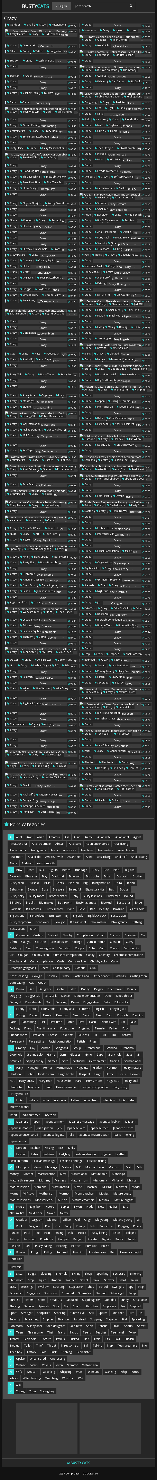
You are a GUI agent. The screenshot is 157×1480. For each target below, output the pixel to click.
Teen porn (51, 534)
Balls (100, 418)
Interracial (59, 1100)
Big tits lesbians (54, 313)
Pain (47, 1233)
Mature (66, 1167)
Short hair (91, 1306)
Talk (43, 1352)
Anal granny (38, 850)
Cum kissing (42, 766)
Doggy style (91, 1002)
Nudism (48, 93)
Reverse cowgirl (130, 1252)
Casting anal (81, 976)
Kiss (61, 1148)
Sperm (103, 1313)
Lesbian (21, 1154)
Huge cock (113, 1081)
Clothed (114, 353)
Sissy (13, 1287)
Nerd (125, 1206)
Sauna (134, 1280)
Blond (131, 883)
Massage (51, 1167)
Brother (137, 876)
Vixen (59, 1365)
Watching (51, 1378)
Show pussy (29, 188)
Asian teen (74, 857)
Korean (21, 1148)
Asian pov (103, 197)
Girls (122, 108)
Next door (35, 1213)
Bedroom (103, 614)
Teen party (28, 300)
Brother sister (58, 896)
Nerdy (64, 1213)
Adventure (28, 395)
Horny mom (94, 1081)
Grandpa (111, 1048)
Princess (27, 625)
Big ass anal (78, 922)
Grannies (15, 1061)
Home (110, 1074)
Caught (26, 942)
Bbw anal (31, 876)
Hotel (30, 1074)
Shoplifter (43, 1313)
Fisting (20, 1015)
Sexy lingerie (104, 338)
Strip (141, 1287)
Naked (51, 1213)
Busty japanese (86, 902)
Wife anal (94, 1372)
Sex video (103, 682)
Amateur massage (33, 579)
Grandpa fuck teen (33, 806)
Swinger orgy (30, 800)
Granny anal (93, 1048)
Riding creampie (120, 401)
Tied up (14, 1345)
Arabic (54, 850)
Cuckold (53, 935)
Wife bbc (68, 1378)
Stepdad (135, 1306)
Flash (92, 1022)
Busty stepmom (20, 922)
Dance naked (54, 429)
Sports (128, 1326)
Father (113, 1028)
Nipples (65, 1206)
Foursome (67, 1028)
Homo (114, 131)
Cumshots (103, 249)
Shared (101, 665)
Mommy (44, 1180)
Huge (97, 1074)
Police (82, 1233)
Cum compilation (41, 961)
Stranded (68, 1293)
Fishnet (101, 81)
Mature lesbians (20, 1200)
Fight (110, 108)
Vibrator (72, 1365)
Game (51, 1054)
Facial (13, 1022)
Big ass (130, 870)
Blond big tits (30, 171)
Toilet (27, 1345)
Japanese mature (21, 1128)
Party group (138, 505)
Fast (99, 310)
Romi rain (28, 811)
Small (29, 24)
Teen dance (65, 612)
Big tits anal (17, 915)
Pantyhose (106, 1226)
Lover (132, 30)
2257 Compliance (69, 1473)
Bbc (106, 870)
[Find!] (130, 6)
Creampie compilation (128, 955)
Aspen (101, 401)
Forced (33, 1015)
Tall (86, 1345)
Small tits (56, 1300)
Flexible (27, 226)
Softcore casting (123, 176)
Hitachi (101, 677)
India (46, 1100)
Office (67, 1220)
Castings (120, 976)
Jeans (87, 353)
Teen (19, 1332)
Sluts (100, 113)
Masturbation (46, 1174)
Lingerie (105, 1154)
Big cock (122, 876)
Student (101, 1293)
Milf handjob (65, 111)
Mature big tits (123, 1200)
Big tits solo (91, 568)
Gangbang (90, 102)
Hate (37, 353)
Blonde (32, 889)
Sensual (103, 1326)
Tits (107, 1339)
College (77, 942)
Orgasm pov (104, 562)
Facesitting (29, 1022)
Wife (19, 1372)
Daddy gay (103, 444)
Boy (44, 876)
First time (56, 1022)
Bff (56, 665)
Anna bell (52, 528)
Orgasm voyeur (47, 794)
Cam (102, 948)
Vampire (100, 119)
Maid (129, 1167)
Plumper (63, 1239)
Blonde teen (104, 625)
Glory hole (114, 1054)
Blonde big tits (127, 625)
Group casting (31, 125)
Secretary (119, 1273)
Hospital (84, 1074)
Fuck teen (28, 484)
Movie (78, 1187)
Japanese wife (76, 1128)
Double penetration (87, 996)
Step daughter (55, 1326)
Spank (77, 1306)
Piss (47, 1226)
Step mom (17, 1280)
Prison (116, 1233)
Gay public (103, 745)
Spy (131, 1287)
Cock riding (47, 811)
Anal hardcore (134, 654)
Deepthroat (115, 989)
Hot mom (113, 1067)
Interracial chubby (108, 478)
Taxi (117, 1339)
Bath (112, 889)
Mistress (60, 1180)
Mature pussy (122, 1193)
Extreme (84, 1009)
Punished (30, 1239)
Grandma (127, 1048)
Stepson (111, 1319)
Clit (12, 955)
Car (143, 935)
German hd (29, 45)
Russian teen (97, 1252)
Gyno (88, 1054)
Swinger (14, 75)
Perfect (76, 1246)
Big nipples (46, 902)
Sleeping (46, 1273)
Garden (48, 460)
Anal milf (27, 359)
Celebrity (15, 948)
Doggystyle (32, 996)
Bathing (136, 922)
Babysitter (16, 889)
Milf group (28, 435)
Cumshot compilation (67, 955)
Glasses (75, 1054)
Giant (25, 785)
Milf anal (117, 1180)
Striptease (109, 1306)
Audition (27, 863)
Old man (52, 1220)
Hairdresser (123, 733)
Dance (65, 996)
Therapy (27, 637)
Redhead (89, 659)
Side (113, 243)
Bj (66, 915)
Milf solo (28, 1193)
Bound (128, 896)
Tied (86, 1339)
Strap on (63, 1319)
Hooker (135, 1074)
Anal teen (87, 850)
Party (12, 102)
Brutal (87, 368)
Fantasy (125, 1035)
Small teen (140, 1300)
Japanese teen (99, 1128)
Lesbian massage (43, 1161)
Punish (131, 1239)
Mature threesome (22, 1180)
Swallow (43, 1287)
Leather (120, 1154)
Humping (139, 389)
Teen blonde (119, 39)
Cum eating (17, 982)
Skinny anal (34, 1326)
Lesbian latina (119, 665)
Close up (115, 942)
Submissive (77, 1313)
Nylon (78, 1206)
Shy (66, 1306)
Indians (33, 1100)
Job (99, 602)
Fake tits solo (121, 608)
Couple (79, 948)
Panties (14, 1233)
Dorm (75, 1002)
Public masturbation (108, 96)
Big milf (26, 539)
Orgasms (28, 277)
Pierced (101, 153)
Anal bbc (119, 469)
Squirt (42, 1280)
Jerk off (138, 304)
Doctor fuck (64, 659)
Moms (14, 1193)
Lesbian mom (19, 1161)
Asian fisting (139, 368)
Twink (132, 1332)
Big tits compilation (109, 713)
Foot (109, 1015)
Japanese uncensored (24, 1135)
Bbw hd (102, 768)
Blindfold (89, 762)
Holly (25, 266)
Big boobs (92, 876)
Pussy (137, 1226)
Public (20, 1226)
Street (84, 1280)
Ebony (20, 1009)
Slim (131, 1313)
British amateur (106, 718)
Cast (28, 948)
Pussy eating (43, 1246)
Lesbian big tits (31, 631)
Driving (101, 283)
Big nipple (28, 574)
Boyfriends (114, 125)
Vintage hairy (30, 294)
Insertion (50, 1115)
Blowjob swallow (56, 176)
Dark (48, 111)
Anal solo (75, 844)
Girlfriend (79, 1061)
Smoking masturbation (35, 136)
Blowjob (15, 876)
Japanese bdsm (123, 1128)
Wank (79, 1372)
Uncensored (38, 1358)
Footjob (28, 220)
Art (37, 534)
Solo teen (118, 1313)
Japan (36, 1121)
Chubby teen (40, 955)
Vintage (21, 1365)
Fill (95, 1035)
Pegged (78, 1239)
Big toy (118, 682)
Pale (71, 1233)
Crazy (42, 24)
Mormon (64, 1193)
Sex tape (27, 450)
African (59, 844)
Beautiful (75, 889)
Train (97, 1339)
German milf (97, 1061)
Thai (102, 585)
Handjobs (16, 1087)
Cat (99, 108)
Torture (46, 1339)
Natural (50, 1206)
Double (132, 989)
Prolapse (130, 1233)
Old (77, 1220)
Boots (60, 883)
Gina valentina (117, 418)
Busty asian (118, 915)
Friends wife (108, 1022)
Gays (129, 1054)
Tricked (74, 1339)
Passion (15, 1246)
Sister (20, 1273)
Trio (144, 1345)
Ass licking (104, 857)
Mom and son (94, 1167)
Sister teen (64, 652)
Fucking (15, 1028)
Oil (138, 1220)
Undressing (57, 1358)
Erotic (32, 1009)
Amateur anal (18, 844)
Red (112, 1252)
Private (92, 1239)
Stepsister (50, 1293)
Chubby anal (18, 961)
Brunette (55, 915)
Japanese (22, 1121)
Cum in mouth (96, 942)
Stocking (59, 1313)
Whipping (65, 1372)
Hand (48, 1087)
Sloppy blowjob (31, 203)
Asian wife (104, 837)
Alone (13, 863)
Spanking (14, 549)
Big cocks (136, 81)
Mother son (46, 1193)
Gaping (114, 1061)
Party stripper (49, 585)
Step (31, 1280)
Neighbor (35, 1206)
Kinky (71, 1148)
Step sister (76, 1287)
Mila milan (115, 159)
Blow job (59, 922)
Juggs (48, 612)
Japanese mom (55, 1121)
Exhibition (102, 214)
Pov (57, 1226)
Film (113, 1035)
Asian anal (15, 520)
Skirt (124, 1319)
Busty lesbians (92, 896)
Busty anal (123, 902)
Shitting (126, 232)
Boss (44, 889)
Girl (11, 665)
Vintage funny (52, 294)
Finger (93, 1041)
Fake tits (89, 608)
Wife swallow (120, 348)
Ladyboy (64, 1154)
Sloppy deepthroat (58, 203)
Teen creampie (127, 1345)
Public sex (65, 460)
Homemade (64, 1067)
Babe (70, 909)
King (25, 556)
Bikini (12, 51)
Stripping (96, 1319)
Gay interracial (31, 424)
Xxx (18, 1385)
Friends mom (18, 1035)
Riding (48, 1252)
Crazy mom (51, 131)
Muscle (62, 1200)
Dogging (15, 996)
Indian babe (127, 1100)
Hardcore (16, 1074)
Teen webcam (30, 111)
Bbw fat (133, 768)
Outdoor (14, 24)
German (45, 1048)
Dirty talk (51, 996)
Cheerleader (102, 976)
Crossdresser (59, 942)
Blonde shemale (134, 119)
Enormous (103, 55)
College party (61, 968)
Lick (99, 327)
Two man (129, 220)
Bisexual (106, 902)
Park (27, 1246)
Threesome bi (70, 1345)
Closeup (80, 968)
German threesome (109, 579)
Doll (48, 1002)
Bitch (33, 929)
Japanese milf (18, 1141)
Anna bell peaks (31, 528)
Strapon (14, 60)
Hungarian (55, 51)
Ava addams (18, 850)
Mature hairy (51, 505)
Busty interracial (106, 374)
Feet (99, 1015)
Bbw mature (98, 922)
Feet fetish (103, 496)
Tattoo (39, 51)
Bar (92, 909)
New (101, 1206)
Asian (40, 837)
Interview (109, 1100)
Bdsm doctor (119, 511)
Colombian (29, 332)
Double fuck (126, 406)
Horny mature (19, 1094)
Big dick (78, 915)
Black (116, 870)
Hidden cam (46, 1074)
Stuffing (26, 406)
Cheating (130, 935)
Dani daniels (33, 1002)
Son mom (16, 1326)
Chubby (67, 935)
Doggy (98, 989)
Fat (123, 1022)
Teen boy (16, 1352)
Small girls (114, 310)
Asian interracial (123, 197)
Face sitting (36, 1041)
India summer (31, 1115)
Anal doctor (44, 659)
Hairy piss (123, 671)
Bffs (66, 665)
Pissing (80, 1226)
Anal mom (16, 857)
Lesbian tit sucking (55, 777)
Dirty (106, 1002)
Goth (65, 1061)
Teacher (100, 1332)
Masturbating (60, 1187)
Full (103, 1035)
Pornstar (91, 1246)
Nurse (13, 220)
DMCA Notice (90, 1473)
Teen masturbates (50, 277)
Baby (75, 896)
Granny (21, 1048)
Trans (13, 272)
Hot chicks (103, 45)
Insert (13, 1115)
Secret (141, 1326)
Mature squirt (126, 692)
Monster (121, 1187)
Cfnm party (29, 585)
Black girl (15, 909)
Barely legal (61, 556)
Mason (119, 30)
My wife (101, 348)
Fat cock (117, 768)
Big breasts (33, 909)
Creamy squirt (46, 260)
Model (136, 1187)
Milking (106, 1187)
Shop (90, 1287)
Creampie (22, 935)
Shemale (89, 585)
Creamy (27, 260)
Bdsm (30, 870)
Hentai (47, 1067)
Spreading (138, 1319)
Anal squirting (105, 789)
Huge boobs (66, 1074)
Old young (102, 1220)
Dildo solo (121, 1002)
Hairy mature (132, 1067)
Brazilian (118, 909)
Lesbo (26, 591)
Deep (108, 996)
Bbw (19, 870)
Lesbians (89, 460)
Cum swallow (77, 961)
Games (52, 1061)
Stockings (27, 1287)
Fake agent (17, 1041)
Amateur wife (54, 857)
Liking (100, 131)
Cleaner (101, 39)
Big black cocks (31, 703)
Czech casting (19, 976)
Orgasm (37, 1220)
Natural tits (17, 1213)
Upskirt (20, 1358)
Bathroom (65, 902)
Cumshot (64, 948)
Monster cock (44, 1200)
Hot (12, 1081)
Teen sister (29, 652)
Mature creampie (83, 1200)
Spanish (43, 1306)
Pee (86, 254)
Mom (37, 1167)
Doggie (26, 289)
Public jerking (134, 96)
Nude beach (134, 214)
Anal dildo (34, 857)
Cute (12, 353)
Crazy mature (17, 34)
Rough (35, 1252)
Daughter (45, 989)
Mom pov (22, 1167)
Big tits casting (124, 55)
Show (41, 1300)
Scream (101, 203)
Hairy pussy (26, 1081)
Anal (19, 837)
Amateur (89, 389)
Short (89, 1326)
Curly (114, 961)
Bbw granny (119, 922)
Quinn (115, 800)
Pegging (123, 1226)
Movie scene (122, 237)
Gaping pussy (34, 1061)
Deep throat (124, 996)
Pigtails (106, 1239)
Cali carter (117, 81)
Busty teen (17, 883)
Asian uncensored (97, 844)
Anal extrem (29, 469)
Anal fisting (121, 844)
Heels (98, 254)
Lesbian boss (46, 60)
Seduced (72, 1300)
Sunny (125, 1300)
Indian (20, 1100)
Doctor (88, 511)
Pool (27, 1233)
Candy (90, 955)
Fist (42, 1022)
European (103, 424)
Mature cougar (53, 754)
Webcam (32, 1372)
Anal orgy (124, 188)
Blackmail (58, 876)
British (108, 876)
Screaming (31, 1319)
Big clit (30, 902)
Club (93, 968)
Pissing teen (104, 671)
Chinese (115, 935)
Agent (137, 837)
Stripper (48, 1319)
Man (110, 327)
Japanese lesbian (110, 1121)
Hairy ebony (41, 556)
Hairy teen (45, 1081)
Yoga (12, 766)
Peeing (58, 1233)
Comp (42, 637)
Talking (97, 1345)
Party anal (103, 237)
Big (85, 883)
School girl (117, 1293)
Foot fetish (52, 353)
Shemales (84, 1293)
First (81, 1022)
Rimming (78, 1252)
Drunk (20, 989)
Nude (87, 214)
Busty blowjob (48, 562)
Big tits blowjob (106, 380)
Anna (89, 857)
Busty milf (15, 374)
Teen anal (117, 1332)
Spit (91, 1313)
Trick (53, 1352)
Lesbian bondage (71, 1161)
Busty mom (36, 896)
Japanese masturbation (93, 1135)
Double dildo (118, 368)
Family (47, 1015)
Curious (101, 75)
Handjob (33, 1067)
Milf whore (135, 439)
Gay (32, 1048)
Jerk (59, 1128)
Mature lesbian (19, 1187)
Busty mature (101, 883)
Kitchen (35, 1148)
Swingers (89, 176)
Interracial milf (105, 534)
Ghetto (46, 469)
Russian (21, 1252)
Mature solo (99, 1174)
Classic (114, 948)
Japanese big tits (53, 1135)
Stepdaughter (91, 1300)
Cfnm (13, 942)
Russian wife (29, 157)
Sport (13, 1313)
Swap (132, 1293)
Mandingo (118, 1174)
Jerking (129, 1135)
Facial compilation (108, 551)
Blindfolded (108, 762)
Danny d (15, 1002)
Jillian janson (45, 1128)
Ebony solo (48, 1009)
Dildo (73, 989)
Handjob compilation (94, 1087)
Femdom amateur (107, 171)
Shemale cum (119, 304)
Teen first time (31, 182)
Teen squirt (103, 733)
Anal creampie (41, 844)
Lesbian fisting (31, 619)
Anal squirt (137, 469)
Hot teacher (126, 789)
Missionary (34, 520)
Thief (39, 1345)
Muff (99, 125)
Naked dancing (31, 429)
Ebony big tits (117, 1009)
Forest (52, 1035)
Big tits (53, 870)
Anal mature (106, 850)
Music (128, 551)
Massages (28, 401)
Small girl (102, 209)
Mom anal (40, 1187)
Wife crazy (49, 157)
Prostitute (46, 1239)
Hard (78, 1081)
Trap (87, 654)
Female (88, 304)
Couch (42, 982)
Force (70, 1022)
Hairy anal (90, 30)
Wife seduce (42, 688)
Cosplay (52, 976)
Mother (28, 1174)
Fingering (84, 1028)
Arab (29, 837)
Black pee (114, 315)
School (103, 1287)
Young (20, 1391)
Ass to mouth (46, 863)
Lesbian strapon (85, 1154)
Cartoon (40, 942)
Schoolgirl (16, 1293)
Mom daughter (85, 1193)
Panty (119, 1239)
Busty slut (66, 374)
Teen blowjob (105, 148)
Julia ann (130, 1121)
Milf (78, 1167)
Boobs (124, 889)
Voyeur (46, 1365)
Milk (139, 1167)
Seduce (29, 1306)
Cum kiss (60, 766)
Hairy (19, 1067)
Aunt (77, 837)
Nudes (101, 359)
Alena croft (103, 277)
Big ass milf (123, 294)
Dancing (61, 1002)
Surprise (15, 1300)
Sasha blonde (17, 313)
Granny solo (35, 1054)
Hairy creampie (66, 1087)
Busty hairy (16, 148)
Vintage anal (90, 1365)
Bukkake (34, 883)
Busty (35, 6)
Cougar (23, 955)
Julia (71, 1135)
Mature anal (79, 1174)
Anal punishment (124, 424)
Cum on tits (131, 948)
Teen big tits (120, 389)
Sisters (29, 1300)
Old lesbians (52, 34)
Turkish (129, 1339)
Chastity (104, 955)
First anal (38, 1035)
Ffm (75, 1015)
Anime (88, 837)
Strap (116, 1326)
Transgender (17, 724)
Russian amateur (107, 70)
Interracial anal (93, 266)
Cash (60, 961)
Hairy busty (119, 1087)
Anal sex (120, 102)
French (86, 1015)
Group (77, 1048)
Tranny (14, 1339)
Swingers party (117, 751)
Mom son (114, 1167)
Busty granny (54, 909)
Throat (51, 1345)
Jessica (48, 494)
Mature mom (79, 1180)
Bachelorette (117, 505)
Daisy (136, 327)
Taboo (74, 1332)
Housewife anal (131, 374)
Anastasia (69, 850)
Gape (99, 1054)
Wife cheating (32, 1378)
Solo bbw (76, 1326)
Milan (100, 159)
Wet (80, 1378)
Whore (14, 1378)
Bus (41, 870)
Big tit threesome (107, 220)
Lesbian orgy (41, 665)
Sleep (88, 1273)
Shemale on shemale (34, 249)
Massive (104, 1200)
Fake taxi (67, 1035)
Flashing (137, 1015)
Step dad (110, 1300)
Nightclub (102, 591)
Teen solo (30, 1339)
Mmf (63, 1174)
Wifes (25, 688)
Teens (87, 1332)
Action (48, 724)
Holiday (118, 439)
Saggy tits (33, 1293)
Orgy (87, 1220)
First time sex (54, 182)
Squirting (59, 1287)
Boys (82, 909)
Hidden (97, 1067)
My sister (46, 652)
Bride (87, 505)
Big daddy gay (125, 444)
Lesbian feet (120, 460)
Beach (66, 870)
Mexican (132, 1180)
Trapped (114, 654)
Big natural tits (18, 602)
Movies (104, 1193)
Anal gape (44, 359)
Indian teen (90, 1100)
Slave (96, 1280)
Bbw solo (75, 876)
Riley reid (15, 1267)
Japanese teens (45, 591)
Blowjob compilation (109, 619)
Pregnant (34, 1226)
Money (14, 1174)
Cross (56, 249)
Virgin (34, 1365)
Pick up (14, 1239)
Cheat (44, 968)
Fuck (87, 119)
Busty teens (47, 374)
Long (61, 395)
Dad (31, 989)
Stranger (27, 1313)
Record (117, 659)
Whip (123, 1372)
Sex (123, 1306)
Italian (75, 1100)
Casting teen (30, 93)
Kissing (49, 1148)
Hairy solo (33, 1087)
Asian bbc (103, 469)
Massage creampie (122, 359)
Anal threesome (106, 232)
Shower (109, 1280)
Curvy (129, 942)
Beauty (104, 909)
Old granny (129, 70)
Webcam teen (30, 612)
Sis (140, 1313)
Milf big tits (103, 294)
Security (15, 1319)
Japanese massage (81, 1121)
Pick (92, 1226)
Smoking (135, 1273)
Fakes (138, 608)
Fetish (81, 1041)
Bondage (81, 870)
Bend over (42, 922)
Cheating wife (45, 948)
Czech (101, 935)
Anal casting (139, 857)
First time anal (46, 1028)
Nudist (113, 1206)
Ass (67, 837)
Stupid (101, 243)
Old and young (122, 1220)
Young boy (47, 1391)
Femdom (62, 1015)
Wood (135, 1372)
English (99, 1009)
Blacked (73, 883)
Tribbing (66, 1352)
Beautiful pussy (129, 254)
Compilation (85, 935)
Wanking (110, 1372)
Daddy (85, 989)
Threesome (35, 1332)
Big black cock (96, 915)
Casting (38, 935)
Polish (105, 1246)
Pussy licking (99, 1233)
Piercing (61, 1246)
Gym (63, 1054)
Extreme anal (64, 469)
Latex (34, 1154)
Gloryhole (16, 1054)
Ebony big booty (134, 478)
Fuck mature (125, 707)
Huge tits (82, 1067)
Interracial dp (105, 406)
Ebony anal (67, 1009)
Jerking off (28, 416)
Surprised (79, 1319)
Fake (133, 1022)
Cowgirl (37, 976)
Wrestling (49, 1372)
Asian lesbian (126, 850)
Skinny (76, 1273)
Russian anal (58, 24)
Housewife (64, 1081)
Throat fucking (31, 176)
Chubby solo (98, 961)
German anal (104, 188)
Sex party (27, 677)
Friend (28, 1028)
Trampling (57, 220)
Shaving (15, 1306)
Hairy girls (132, 310)
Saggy (32, 1273)
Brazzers (58, 889)
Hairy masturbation (53, 148)
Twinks (60, 1339)
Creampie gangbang (38, 549)
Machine (92, 1187)
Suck (56, 1306)
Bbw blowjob (127, 148)
